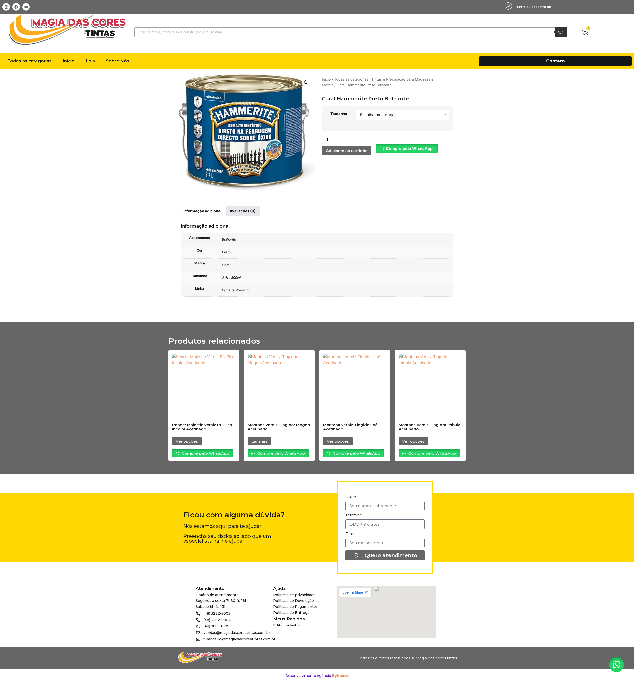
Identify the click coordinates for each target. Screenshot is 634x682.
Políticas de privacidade (294, 595)
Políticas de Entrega (291, 612)
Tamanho (338, 113)
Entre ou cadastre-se (534, 7)
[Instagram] (6, 7)
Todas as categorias (29, 60)
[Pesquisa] (561, 32)
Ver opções (187, 441)
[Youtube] (26, 7)
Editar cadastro (286, 625)
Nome (351, 497)
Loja (90, 60)
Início (69, 60)
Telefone (353, 515)
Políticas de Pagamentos (295, 606)
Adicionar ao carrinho (347, 150)
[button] (306, 82)
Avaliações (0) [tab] (243, 211)
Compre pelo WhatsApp (409, 148)
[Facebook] (16, 7)
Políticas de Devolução (293, 600)
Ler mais (259, 441)
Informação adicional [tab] (202, 211)
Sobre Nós (117, 60)
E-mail (351, 534)
